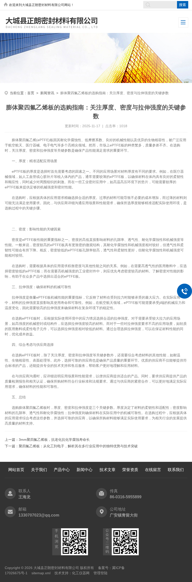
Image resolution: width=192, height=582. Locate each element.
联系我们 (176, 470)
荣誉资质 (130, 470)
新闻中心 (84, 470)
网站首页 (16, 470)
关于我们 (39, 470)
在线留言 (153, 470)
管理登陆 (101, 573)
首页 (30, 93)
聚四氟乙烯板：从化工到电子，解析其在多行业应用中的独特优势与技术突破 (78, 446)
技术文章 (108, 470)
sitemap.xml (41, 573)
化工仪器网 (81, 573)
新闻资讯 (47, 93)
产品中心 (62, 470)
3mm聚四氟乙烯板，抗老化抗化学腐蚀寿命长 (54, 440)
